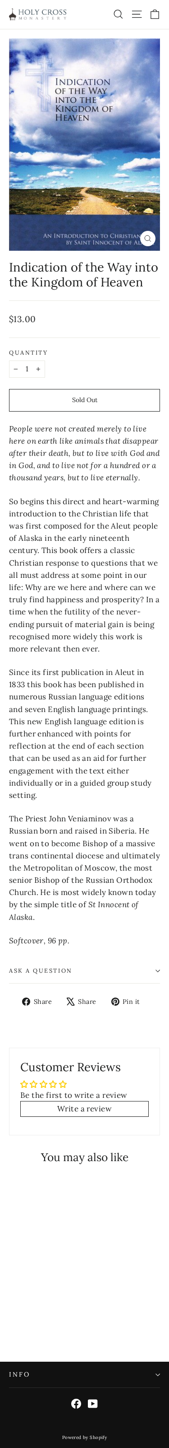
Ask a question (41, 970)
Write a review (84, 1109)
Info (19, 1374)
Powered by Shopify (84, 1437)
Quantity (28, 352)
